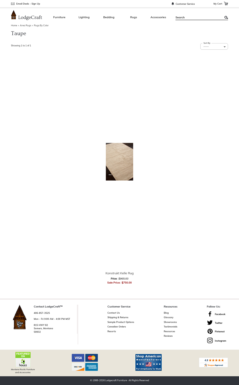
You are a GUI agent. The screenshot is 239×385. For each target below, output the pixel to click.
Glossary (168, 317)
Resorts (111, 331)
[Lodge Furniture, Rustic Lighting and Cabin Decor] (26, 15)
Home (14, 25)
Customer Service (185, 4)
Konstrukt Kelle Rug (120, 273)
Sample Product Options (120, 322)
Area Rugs (25, 25)
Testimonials (170, 327)
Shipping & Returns (117, 317)
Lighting (84, 17)
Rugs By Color (41, 25)
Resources (169, 331)
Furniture (59, 17)
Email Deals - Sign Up (28, 4)
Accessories (158, 17)
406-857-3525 (42, 313)
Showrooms (170, 322)
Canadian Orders (116, 327)
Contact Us (113, 313)
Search (226, 17)
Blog (166, 313)
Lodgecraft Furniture (116, 380)
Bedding (108, 17)
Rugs (133, 17)
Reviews (168, 336)
